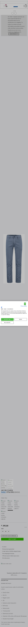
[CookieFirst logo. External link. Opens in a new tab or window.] (1, 307)
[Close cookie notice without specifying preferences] (25, 304)
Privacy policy (24, 306)
